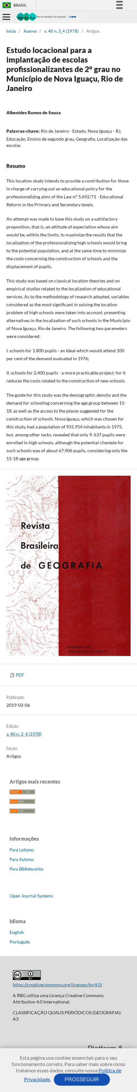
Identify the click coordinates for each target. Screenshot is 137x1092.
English (17, 932)
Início (11, 31)
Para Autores (22, 859)
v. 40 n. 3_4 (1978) (61, 31)
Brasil (13, 5)
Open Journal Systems (31, 895)
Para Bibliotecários (27, 868)
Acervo (30, 31)
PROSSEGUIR (81, 1079)
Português (20, 941)
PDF (19, 675)
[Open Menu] (6, 16)
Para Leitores (22, 849)
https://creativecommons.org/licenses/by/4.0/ (57, 984)
